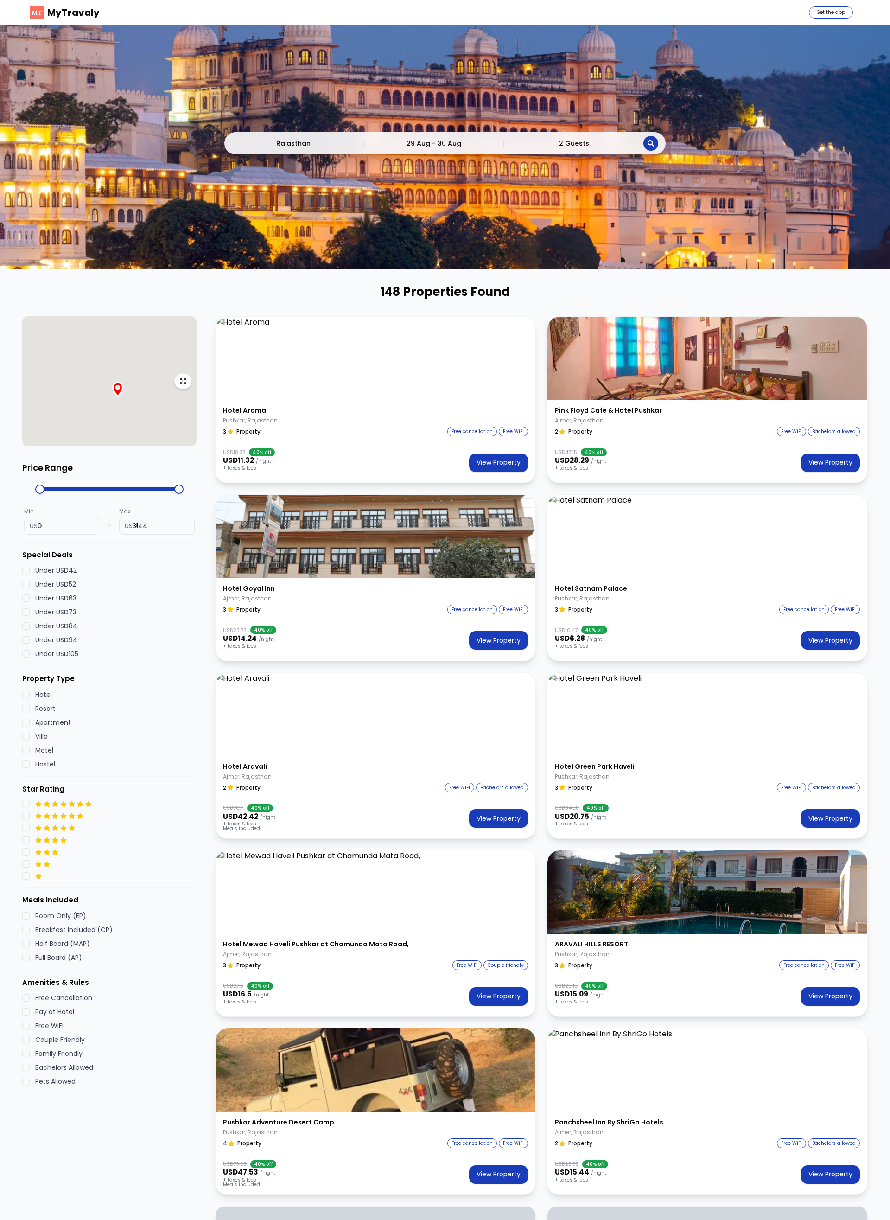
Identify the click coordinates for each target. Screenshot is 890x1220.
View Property (499, 462)
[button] (375, 358)
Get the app (831, 12)
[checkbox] (26, 571)
